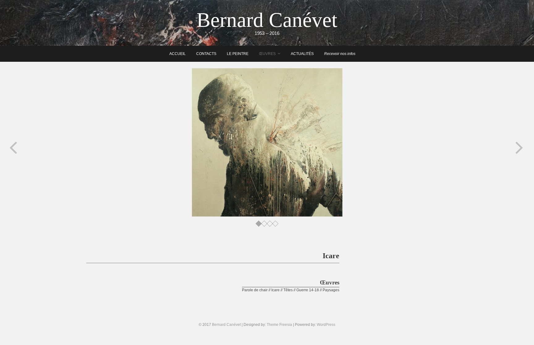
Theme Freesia (279, 324)
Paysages (331, 290)
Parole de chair (255, 290)
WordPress (326, 324)
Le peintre (237, 54)
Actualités (302, 54)
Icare (275, 290)
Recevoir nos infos (339, 54)
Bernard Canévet (267, 19)
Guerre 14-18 (307, 290)
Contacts (206, 54)
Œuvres (267, 54)
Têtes (288, 290)
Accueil (177, 54)
